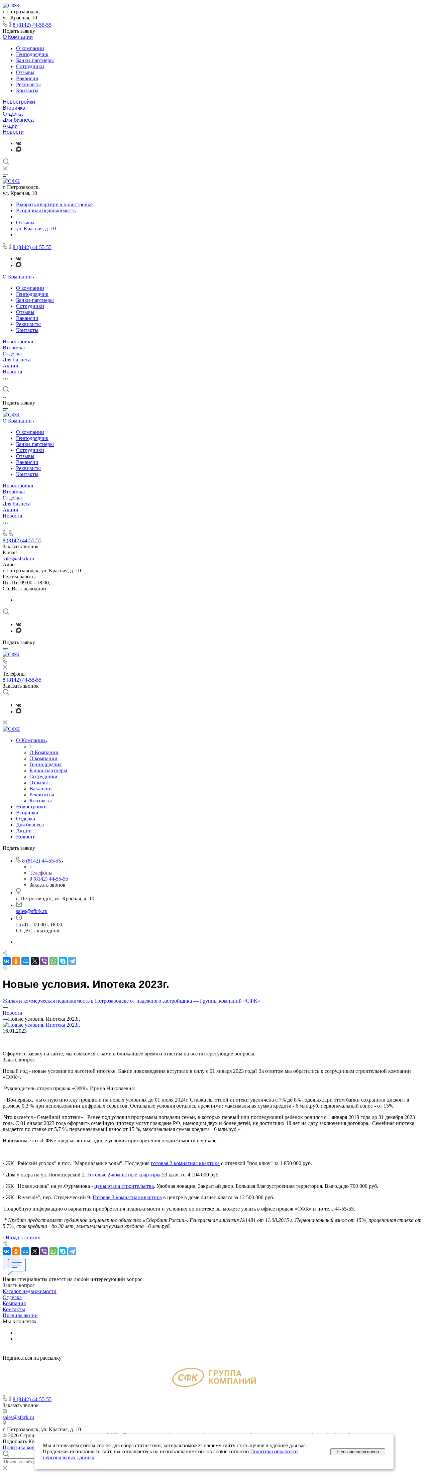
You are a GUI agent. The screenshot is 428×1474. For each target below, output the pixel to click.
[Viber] (44, 961)
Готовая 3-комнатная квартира (127, 1197)
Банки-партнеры (35, 60)
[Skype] (63, 961)
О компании (30, 48)
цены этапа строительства (124, 1186)
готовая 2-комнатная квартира (185, 1163)
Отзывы (25, 72)
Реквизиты (28, 84)
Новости (13, 132)
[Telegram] (72, 961)
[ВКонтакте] (18, 143)
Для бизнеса (18, 120)
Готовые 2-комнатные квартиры (123, 1174)
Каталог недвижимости (30, 1291)
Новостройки (19, 102)
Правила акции (20, 1315)
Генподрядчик (32, 54)
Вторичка (14, 108)
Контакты (27, 90)
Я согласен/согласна (357, 1451)
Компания (14, 1303)
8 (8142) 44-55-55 (32, 25)
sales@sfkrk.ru (18, 558)
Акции (10, 126)
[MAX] (18, 150)
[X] (35, 961)
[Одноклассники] (16, 961)
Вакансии (27, 78)
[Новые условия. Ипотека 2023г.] (41, 1025)
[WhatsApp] (53, 961)
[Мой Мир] (25, 961)
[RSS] (5, 968)
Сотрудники (30, 66)
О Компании (18, 37)
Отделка (13, 114)
